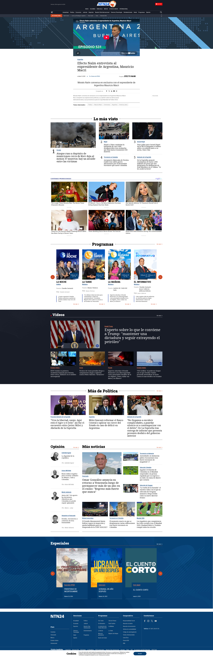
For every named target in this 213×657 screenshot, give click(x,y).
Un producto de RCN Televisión (142, 650)
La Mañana (114, 282)
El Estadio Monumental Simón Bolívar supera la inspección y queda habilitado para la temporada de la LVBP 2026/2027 (94, 524)
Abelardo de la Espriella (144, 157)
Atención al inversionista (129, 626)
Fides (127, 650)
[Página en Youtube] (156, 621)
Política (72, 12)
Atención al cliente (128, 623)
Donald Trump (109, 326)
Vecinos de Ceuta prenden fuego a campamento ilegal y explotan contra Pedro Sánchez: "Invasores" (91, 372)
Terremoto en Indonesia (147, 453)
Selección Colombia (145, 467)
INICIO (86, 9)
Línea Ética (125, 637)
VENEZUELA (100, 9)
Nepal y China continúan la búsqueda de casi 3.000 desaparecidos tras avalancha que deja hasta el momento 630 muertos (115, 148)
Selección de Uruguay (146, 485)
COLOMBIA (92, 9)
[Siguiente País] (161, 16)
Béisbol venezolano (87, 518)
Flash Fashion (111, 623)
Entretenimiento (128, 12)
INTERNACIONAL (124, 9)
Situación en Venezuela (68, 515)
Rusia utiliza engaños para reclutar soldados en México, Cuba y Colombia (70, 476)
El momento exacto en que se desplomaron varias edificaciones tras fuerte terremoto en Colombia (122, 524)
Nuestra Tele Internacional (102, 12)
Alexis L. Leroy (68, 508)
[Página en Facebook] (145, 621)
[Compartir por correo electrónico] (114, 91)
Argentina (80, 59)
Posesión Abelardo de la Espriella (60, 417)
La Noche (61, 282)
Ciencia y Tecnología (116, 12)
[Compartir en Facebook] (106, 91)
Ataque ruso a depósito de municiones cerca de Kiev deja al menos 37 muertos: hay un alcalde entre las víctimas (76, 157)
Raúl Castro (66, 15)
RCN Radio (83, 650)
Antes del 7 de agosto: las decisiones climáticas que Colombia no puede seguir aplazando (70, 499)
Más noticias (93, 446)
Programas (141, 12)
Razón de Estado (102, 638)
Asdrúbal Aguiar (66, 453)
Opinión (148, 12)
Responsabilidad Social (129, 620)
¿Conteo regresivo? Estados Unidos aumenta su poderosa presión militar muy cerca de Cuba (66, 299)
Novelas (123, 650)
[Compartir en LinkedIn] (111, 91)
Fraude (110, 368)
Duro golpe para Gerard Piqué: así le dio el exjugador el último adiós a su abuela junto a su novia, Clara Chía (149, 147)
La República (90, 650)
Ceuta (81, 368)
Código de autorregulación (129, 632)
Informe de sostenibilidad (129, 629)
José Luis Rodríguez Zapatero (78, 15)
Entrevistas (107, 104)
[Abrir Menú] (52, 12)
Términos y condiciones (112, 652)
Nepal (105, 141)
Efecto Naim (130, 76)
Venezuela (85, 476)
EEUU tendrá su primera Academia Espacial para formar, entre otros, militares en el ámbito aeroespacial (63, 373)
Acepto (140, 653)
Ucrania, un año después (106, 590)
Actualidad (66, 12)
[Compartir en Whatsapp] (116, 91)
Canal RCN (68, 650)
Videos (58, 314)
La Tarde (87, 282)
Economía (78, 12)
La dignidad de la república (68, 457)
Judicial (85, 12)
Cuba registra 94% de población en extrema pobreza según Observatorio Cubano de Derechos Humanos (145, 299)
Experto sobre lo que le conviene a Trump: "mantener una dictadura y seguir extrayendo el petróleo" (132, 336)
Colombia (53, 632)
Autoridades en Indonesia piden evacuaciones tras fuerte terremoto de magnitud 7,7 (149, 459)
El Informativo (142, 282)
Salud (135, 12)
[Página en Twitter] (152, 621)
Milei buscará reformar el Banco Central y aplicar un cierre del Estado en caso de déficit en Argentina (106, 424)
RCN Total (154, 650)
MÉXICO (106, 9)
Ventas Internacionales (129, 635)
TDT (132, 650)
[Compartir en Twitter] (109, 91)
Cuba (97, 15)
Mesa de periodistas (101, 634)
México (52, 637)
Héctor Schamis (69, 527)
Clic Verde (101, 620)
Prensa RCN (126, 640)
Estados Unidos (55, 368)
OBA (124, 643)
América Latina (123, 104)
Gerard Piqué (141, 141)
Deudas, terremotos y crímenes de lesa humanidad (70, 521)
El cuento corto (140, 590)
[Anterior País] (161, 15)
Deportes (91, 12)
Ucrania (59, 150)
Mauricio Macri (98, 104)
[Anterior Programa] (53, 277)
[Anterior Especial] (53, 573)
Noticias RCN (75, 650)
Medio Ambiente (66, 492)
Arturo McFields (66, 470)
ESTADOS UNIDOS (113, 9)
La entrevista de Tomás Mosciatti (102, 627)
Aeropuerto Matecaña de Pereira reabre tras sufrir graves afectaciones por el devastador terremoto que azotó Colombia (116, 162)
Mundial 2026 (103, 15)
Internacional (54, 643)
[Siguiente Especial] (160, 573)
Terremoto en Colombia (111, 157)
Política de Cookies (104, 655)
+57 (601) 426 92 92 (154, 628)
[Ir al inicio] (60, 619)
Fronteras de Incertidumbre (71, 590)
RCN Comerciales (99, 650)
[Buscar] (161, 12)
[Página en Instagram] (148, 621)
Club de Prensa (112, 620)
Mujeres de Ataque (113, 633)
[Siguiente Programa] (160, 277)
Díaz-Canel (90, 15)
